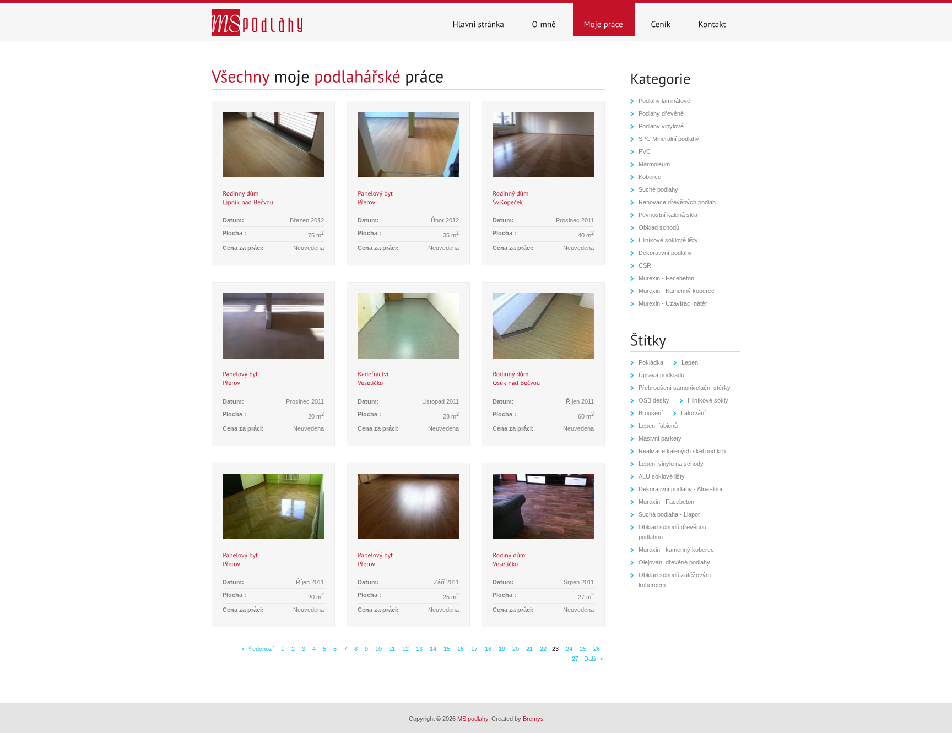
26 (596, 648)
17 (473, 648)
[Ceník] (661, 19)
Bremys (533, 718)
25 (582, 648)
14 (432, 648)
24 (568, 648)
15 (446, 648)
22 (542, 648)
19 (501, 648)
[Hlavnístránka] (479, 19)
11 (391, 648)
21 (528, 648)
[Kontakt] (713, 19)
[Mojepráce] (604, 19)
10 (378, 648)
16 (460, 648)
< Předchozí (257, 648)
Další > (593, 658)
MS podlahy (472, 718)
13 (418, 648)
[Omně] (544, 19)
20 (515, 648)
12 (405, 648)
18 (487, 648)
